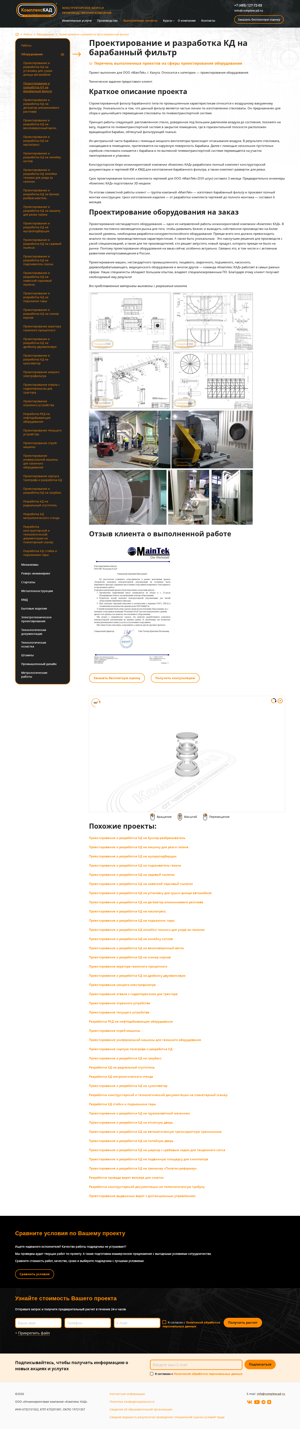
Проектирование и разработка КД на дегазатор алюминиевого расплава (41, 105)
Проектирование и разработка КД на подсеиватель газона (38, 260)
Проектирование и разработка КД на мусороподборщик (36, 227)
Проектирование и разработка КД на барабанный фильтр (37, 87)
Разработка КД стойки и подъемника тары (40, 553)
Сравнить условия (35, 1274)
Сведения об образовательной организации (141, 1409)
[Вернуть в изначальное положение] (280, 701)
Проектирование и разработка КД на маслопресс (36, 140)
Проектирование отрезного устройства (38, 403)
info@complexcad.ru (248, 10)
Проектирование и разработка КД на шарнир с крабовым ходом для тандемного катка (157, 1150)
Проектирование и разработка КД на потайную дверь (131, 1141)
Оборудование (45, 34)
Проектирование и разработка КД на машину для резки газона (41, 210)
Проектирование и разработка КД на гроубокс (42, 490)
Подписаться (260, 1364)
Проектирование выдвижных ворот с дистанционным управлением (142, 1196)
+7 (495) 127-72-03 (248, 5)
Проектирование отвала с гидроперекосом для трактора (41, 388)
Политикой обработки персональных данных (191, 1324)
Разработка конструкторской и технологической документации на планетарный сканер (38, 534)
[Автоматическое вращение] (274, 701)
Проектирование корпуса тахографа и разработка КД (42, 478)
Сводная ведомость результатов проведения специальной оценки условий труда (167, 1417)
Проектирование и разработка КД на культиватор (36, 359)
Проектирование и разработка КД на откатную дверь (131, 1122)
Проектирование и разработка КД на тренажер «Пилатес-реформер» (143, 1168)
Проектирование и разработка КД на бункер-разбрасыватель (41, 194)
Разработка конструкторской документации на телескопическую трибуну (147, 1187)
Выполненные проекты (140, 20)
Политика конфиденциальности (132, 1402)
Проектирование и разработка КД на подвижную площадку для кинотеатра (148, 1159)
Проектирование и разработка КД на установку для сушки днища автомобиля (37, 68)
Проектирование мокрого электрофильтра (41, 374)
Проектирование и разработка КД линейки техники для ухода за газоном (40, 175)
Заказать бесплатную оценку (259, 19)
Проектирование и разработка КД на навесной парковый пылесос (37, 278)
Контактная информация (127, 1394)
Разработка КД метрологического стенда (41, 516)
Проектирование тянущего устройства (42, 432)
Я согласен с (191, 1324)
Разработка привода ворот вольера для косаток (126, 1177)
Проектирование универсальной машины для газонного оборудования (40, 461)
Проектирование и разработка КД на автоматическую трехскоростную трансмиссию (155, 1132)
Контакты (208, 20)
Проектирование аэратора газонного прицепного (42, 328)
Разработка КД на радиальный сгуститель (40, 503)
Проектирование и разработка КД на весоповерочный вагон (39, 124)
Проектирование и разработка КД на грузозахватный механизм (139, 1113)
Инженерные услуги (76, 20)
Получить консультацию (175, 678)
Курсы (167, 20)
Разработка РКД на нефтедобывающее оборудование (37, 417)
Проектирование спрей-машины (40, 445)
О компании (187, 20)
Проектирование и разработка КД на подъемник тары (36, 297)
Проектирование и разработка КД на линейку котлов (42, 157)
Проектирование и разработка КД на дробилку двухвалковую (40, 343)
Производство (107, 20)
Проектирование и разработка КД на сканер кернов (41, 313)
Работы (27, 34)
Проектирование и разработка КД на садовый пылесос (42, 243)
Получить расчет (243, 1322)
